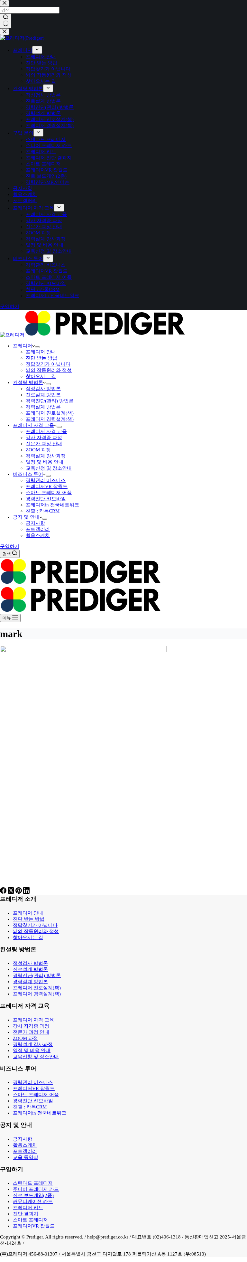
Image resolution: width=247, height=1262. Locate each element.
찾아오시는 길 (41, 376)
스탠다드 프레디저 (33, 1183)
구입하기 (9, 546)
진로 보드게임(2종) (33, 1195)
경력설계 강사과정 (46, 455)
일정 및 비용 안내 (44, 462)
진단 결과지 (25, 1213)
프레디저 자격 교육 (33, 425)
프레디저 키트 (28, 1207)
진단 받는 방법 (41, 358)
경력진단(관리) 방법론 (50, 400)
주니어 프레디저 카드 (36, 1189)
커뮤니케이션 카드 (33, 1201)
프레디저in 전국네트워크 (52, 504)
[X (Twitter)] (11, 892)
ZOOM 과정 (38, 449)
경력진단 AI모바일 (46, 498)
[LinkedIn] (26, 892)
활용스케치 (38, 535)
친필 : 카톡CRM (42, 510)
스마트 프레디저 (30, 1219)
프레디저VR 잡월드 (47, 486)
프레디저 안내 (41, 351)
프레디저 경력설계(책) (50, 419)
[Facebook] (4, 892)
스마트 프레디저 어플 (49, 492)
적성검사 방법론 (43, 388)
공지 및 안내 (26, 517)
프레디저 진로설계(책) (50, 413)
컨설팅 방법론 (28, 382)
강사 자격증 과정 (44, 437)
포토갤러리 (38, 529)
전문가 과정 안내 (44, 443)
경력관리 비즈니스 (46, 480)
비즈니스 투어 (28, 474)
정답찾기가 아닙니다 (48, 364)
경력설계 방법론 (43, 407)
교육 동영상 (25, 1157)
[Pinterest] (19, 892)
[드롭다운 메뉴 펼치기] (37, 347)
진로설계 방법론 (43, 394)
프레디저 (22, 345)
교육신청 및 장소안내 (49, 468)
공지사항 (35, 523)
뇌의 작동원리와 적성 (49, 370)
